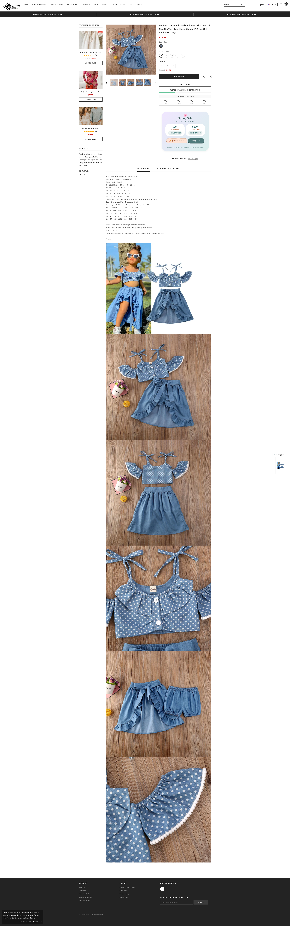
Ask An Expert (193, 159)
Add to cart (90, 63)
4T (177, 56)
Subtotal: (162, 70)
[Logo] (11, 6)
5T (183, 56)
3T (172, 56)
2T (166, 56)
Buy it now (185, 84)
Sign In (261, 5)
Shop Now (196, 141)
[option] (48, 14)
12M (161, 56)
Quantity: (162, 61)
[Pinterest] (162, 889)
